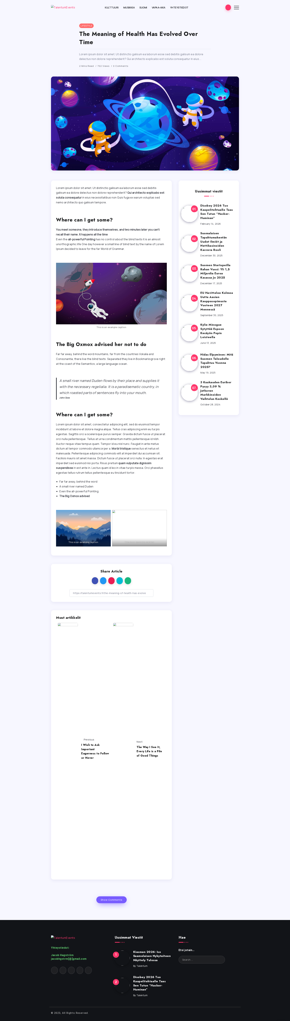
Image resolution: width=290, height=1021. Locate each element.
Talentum (142, 965)
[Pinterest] (71, 970)
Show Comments (111, 899)
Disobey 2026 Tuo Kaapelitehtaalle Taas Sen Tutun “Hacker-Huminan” (216, 211)
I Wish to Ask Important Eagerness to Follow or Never (95, 751)
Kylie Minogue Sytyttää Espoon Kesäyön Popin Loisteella (212, 330)
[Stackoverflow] (88, 970)
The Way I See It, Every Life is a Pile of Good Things (149, 751)
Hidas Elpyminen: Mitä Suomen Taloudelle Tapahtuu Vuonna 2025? (216, 360)
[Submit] (219, 960)
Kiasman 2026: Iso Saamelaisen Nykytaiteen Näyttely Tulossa (152, 956)
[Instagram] (63, 970)
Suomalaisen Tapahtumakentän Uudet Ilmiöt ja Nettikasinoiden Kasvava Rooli (213, 241)
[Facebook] (54, 970)
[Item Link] (189, 213)
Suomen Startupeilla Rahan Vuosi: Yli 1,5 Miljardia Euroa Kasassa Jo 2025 (215, 271)
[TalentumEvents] (63, 7)
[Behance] (80, 970)
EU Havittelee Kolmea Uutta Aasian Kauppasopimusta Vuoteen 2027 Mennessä (216, 301)
